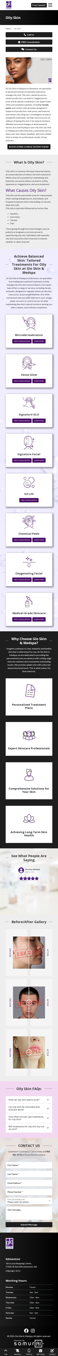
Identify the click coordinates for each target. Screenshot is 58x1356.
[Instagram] (32, 1330)
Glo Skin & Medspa (24, 1336)
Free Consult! (39, 5)
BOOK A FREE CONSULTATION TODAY (29, 146)
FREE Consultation (30, 42)
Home (8, 28)
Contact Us (31, 49)
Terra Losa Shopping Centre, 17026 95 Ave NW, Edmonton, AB (21, 1262)
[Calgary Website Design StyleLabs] (29, 1343)
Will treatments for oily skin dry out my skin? (26, 1128)
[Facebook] (26, 1330)
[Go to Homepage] (9, 5)
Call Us (30, 34)
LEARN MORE (39, 341)
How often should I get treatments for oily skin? (26, 1118)
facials (45, 104)
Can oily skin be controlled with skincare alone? (24, 1108)
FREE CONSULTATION (22, 341)
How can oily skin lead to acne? (24, 1099)
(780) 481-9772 (13, 1271)
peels (8, 108)
